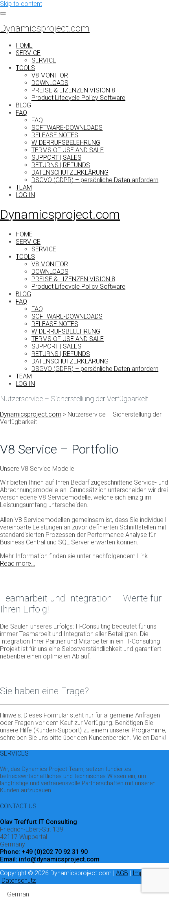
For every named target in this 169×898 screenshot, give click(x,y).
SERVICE (28, 53)
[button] (84, 894)
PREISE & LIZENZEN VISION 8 (73, 90)
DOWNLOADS (49, 83)
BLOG (23, 105)
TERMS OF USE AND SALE (67, 150)
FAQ (21, 112)
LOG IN (25, 195)
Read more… (17, 563)
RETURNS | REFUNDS (60, 165)
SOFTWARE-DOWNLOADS (67, 127)
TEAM (24, 187)
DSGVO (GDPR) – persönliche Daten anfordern (94, 180)
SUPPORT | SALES (56, 157)
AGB (122, 873)
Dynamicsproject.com (45, 28)
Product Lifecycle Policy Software (78, 97)
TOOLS (25, 68)
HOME (24, 45)
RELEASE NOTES (54, 135)
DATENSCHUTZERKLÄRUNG (69, 172)
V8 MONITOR (49, 75)
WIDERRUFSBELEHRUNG (65, 142)
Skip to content (21, 3)
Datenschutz (19, 880)
